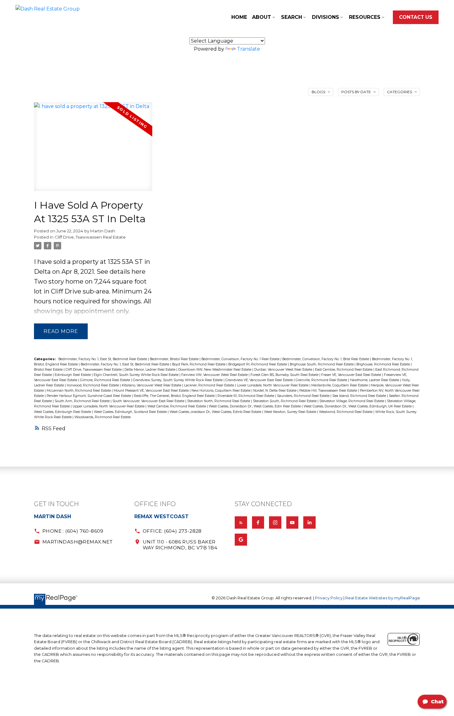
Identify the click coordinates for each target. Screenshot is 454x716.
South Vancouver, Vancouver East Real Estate (148, 401)
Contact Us (415, 17)
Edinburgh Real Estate (73, 375)
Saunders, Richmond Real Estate (303, 396)
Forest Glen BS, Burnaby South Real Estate (284, 375)
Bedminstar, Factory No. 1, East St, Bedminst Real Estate (103, 359)
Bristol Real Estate (49, 370)
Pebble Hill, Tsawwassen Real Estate (328, 391)
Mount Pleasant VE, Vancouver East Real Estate (152, 391)
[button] (416, 17)
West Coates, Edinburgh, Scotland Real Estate (131, 412)
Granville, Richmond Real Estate (322, 380)
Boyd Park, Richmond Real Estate (199, 364)
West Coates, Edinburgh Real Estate (63, 412)
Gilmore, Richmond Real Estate (105, 380)
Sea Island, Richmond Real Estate (359, 396)
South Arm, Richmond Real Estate (83, 401)
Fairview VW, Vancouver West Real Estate (215, 375)
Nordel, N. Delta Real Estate (275, 391)
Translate (248, 49)
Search (291, 17)
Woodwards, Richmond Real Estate (102, 417)
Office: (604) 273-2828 (172, 531)
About (261, 17)
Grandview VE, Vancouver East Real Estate (259, 380)
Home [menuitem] (239, 17)
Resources (364, 17)
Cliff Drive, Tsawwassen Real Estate (90, 237)
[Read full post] (93, 150)
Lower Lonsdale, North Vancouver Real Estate (273, 385)
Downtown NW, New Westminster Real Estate (215, 370)
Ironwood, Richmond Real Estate (93, 385)
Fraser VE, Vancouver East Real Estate (351, 375)
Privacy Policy (329, 598)
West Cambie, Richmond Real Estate (177, 406)
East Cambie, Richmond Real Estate (344, 370)
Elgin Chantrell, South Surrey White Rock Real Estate (136, 375)
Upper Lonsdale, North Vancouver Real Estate (109, 406)
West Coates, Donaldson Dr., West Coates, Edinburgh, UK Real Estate (358, 406)
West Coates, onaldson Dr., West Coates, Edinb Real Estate (216, 412)
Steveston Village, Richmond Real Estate (352, 401)
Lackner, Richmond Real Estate (209, 385)
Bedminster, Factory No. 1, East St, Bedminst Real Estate (125, 364)
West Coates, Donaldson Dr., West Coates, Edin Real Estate (255, 406)
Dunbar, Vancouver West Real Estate (283, 370)
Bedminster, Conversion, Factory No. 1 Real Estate (240, 359)
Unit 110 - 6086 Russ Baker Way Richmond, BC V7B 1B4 (180, 545)
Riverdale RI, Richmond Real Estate (246, 396)
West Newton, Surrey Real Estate (290, 412)
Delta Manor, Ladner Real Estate (150, 370)
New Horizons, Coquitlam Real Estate (221, 391)
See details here (121, 271)
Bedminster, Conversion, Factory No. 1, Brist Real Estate (326, 359)
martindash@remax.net (77, 542)
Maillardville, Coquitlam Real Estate (340, 385)
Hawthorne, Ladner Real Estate (375, 380)
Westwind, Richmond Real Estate (346, 412)
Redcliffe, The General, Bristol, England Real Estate (175, 396)
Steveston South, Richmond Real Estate (285, 401)
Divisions (325, 17)
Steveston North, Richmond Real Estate (219, 401)
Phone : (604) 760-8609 (72, 531)
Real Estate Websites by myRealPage (382, 598)
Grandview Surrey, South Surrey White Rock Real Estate (178, 380)
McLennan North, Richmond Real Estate (79, 391)
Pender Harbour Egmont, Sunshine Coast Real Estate (89, 396)
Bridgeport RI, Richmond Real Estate (258, 364)
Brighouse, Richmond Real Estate (383, 364)
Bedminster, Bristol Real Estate (175, 359)
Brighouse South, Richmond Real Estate (322, 364)
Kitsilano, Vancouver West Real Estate (152, 385)
